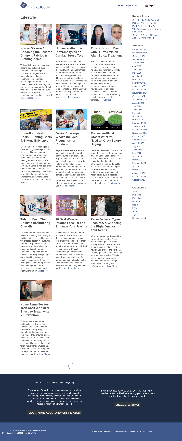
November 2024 (139, 93)
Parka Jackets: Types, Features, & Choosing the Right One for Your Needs (106, 225)
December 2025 (139, 49)
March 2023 (137, 160)
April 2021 (137, 166)
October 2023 (138, 136)
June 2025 (137, 69)
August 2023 (138, 143)
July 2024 (136, 106)
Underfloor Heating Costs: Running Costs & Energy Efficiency (36, 137)
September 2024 (139, 99)
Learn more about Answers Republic (55, 412)
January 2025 (138, 86)
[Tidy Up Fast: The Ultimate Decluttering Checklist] (36, 215)
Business (136, 195)
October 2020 (138, 180)
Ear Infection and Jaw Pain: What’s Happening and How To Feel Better (146, 29)
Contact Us (133, 432)
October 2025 (138, 56)
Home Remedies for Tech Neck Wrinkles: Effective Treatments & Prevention (34, 310)
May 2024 (136, 113)
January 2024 (138, 126)
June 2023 (137, 150)
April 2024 (137, 116)
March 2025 (137, 79)
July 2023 (136, 146)
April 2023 (137, 156)
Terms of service (120, 432)
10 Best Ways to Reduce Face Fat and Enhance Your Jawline (71, 223)
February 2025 (139, 83)
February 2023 (139, 163)
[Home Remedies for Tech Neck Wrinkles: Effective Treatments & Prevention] (36, 300)
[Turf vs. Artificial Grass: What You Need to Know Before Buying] (106, 129)
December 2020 (139, 176)
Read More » (34, 98)
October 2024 (138, 96)
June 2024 (137, 109)
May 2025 (136, 73)
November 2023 (139, 133)
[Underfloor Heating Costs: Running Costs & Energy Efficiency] (36, 129)
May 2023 (136, 153)
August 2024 (138, 103)
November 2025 (139, 53)
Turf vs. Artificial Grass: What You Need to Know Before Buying (106, 139)
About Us (107, 432)
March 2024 (137, 119)
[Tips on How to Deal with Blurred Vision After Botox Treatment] (106, 44)
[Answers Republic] (35, 5)
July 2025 (136, 66)
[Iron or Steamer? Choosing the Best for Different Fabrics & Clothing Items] (36, 44)
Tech (134, 211)
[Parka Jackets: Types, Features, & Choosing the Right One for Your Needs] (106, 215)
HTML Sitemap (146, 432)
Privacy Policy (96, 432)
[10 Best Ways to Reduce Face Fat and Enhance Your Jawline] (71, 215)
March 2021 (137, 170)
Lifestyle (136, 208)
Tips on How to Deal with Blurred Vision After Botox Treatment (106, 52)
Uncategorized (139, 218)
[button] (159, 6)
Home (120, 5)
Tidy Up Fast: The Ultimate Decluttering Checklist (35, 223)
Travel (135, 215)
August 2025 (138, 63)
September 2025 (139, 59)
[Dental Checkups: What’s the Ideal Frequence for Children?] (71, 129)
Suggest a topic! (127, 404)
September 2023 (139, 140)
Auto (134, 191)
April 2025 (137, 76)
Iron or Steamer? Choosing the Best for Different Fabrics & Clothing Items (36, 54)
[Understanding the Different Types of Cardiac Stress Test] (71, 44)
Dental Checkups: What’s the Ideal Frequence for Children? (68, 139)
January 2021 (138, 173)
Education (137, 198)
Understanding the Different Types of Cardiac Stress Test (69, 52)
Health (135, 205)
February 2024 (139, 123)
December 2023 (139, 129)
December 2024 (139, 89)
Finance (136, 201)
